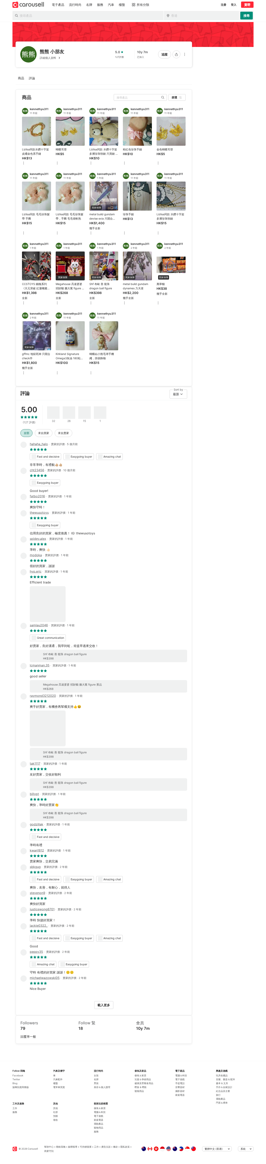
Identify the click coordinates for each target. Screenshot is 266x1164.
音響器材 (180, 1087)
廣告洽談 (106, 1146)
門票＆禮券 (222, 1102)
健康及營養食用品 (144, 1083)
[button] (52, 58)
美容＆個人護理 (102, 1087)
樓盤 (55, 1083)
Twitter (16, 1079)
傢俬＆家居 (100, 1108)
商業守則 (49, 1151)
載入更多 (104, 1005)
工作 (14, 1108)
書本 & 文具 (222, 1083)
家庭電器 (98, 1119)
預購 (55, 1116)
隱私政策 (125, 1146)
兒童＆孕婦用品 (143, 1079)
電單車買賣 (59, 1087)
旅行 (218, 1094)
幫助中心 (49, 1146)
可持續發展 (86, 1146)
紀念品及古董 (223, 1091)
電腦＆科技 (100, 1112)
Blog (14, 1083)
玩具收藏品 (222, 1075)
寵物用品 (98, 1127)
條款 (115, 1146)
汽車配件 (58, 1079)
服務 (14, 1112)
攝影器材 (180, 1091)
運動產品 (98, 1123)
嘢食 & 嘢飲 (141, 1087)
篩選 (174, 97)
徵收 (55, 1119)
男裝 (96, 1083)
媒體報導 (72, 1146)
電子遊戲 (98, 1116)
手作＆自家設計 (224, 1087)
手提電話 (180, 1083)
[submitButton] (246, 15)
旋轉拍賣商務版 (20, 1087)
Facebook (17, 1075)
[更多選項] (184, 54)
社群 (55, 1112)
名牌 (96, 1079)
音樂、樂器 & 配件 (225, 1079)
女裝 (96, 1075)
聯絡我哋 (60, 1146)
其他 (55, 1108)
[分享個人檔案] (176, 54)
